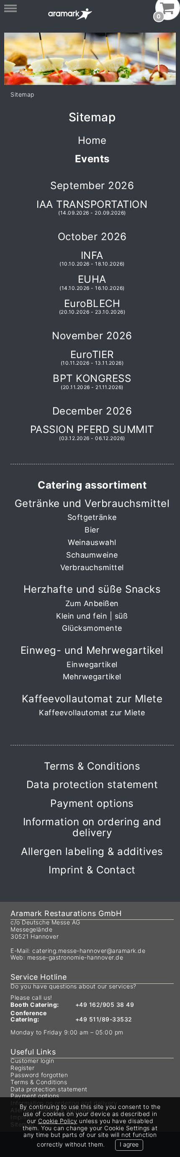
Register (22, 1067)
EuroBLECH (92, 306)
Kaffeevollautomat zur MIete (92, 699)
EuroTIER (92, 357)
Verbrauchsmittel (92, 567)
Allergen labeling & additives (92, 851)
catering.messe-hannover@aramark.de (88, 950)
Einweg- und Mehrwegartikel (92, 650)
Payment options (92, 803)
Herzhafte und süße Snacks (92, 589)
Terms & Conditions (92, 766)
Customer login (32, 1060)
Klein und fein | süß (92, 616)
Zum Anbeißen (92, 603)
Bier (92, 530)
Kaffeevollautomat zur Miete (92, 713)
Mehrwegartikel (92, 677)
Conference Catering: (28, 1016)
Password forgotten (39, 1074)
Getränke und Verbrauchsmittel (92, 503)
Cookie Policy (57, 1120)
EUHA (92, 282)
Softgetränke (92, 517)
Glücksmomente (92, 628)
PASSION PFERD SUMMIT (92, 432)
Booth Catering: (34, 1004)
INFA (92, 258)
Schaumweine (92, 555)
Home (92, 140)
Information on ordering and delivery (92, 827)
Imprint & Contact (92, 870)
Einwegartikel (92, 664)
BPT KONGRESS (92, 381)
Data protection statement (92, 784)
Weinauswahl (92, 542)
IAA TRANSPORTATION (91, 207)
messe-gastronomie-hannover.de (75, 957)
